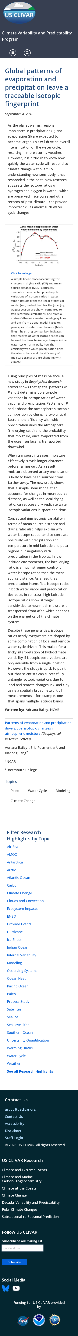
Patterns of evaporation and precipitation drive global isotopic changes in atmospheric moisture (38, 728)
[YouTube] (17, 1288)
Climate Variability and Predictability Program (37, 36)
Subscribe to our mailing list (22, 1241)
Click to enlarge (21, 273)
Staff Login (14, 1137)
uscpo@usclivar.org (20, 1109)
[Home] (19, 13)
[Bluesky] (6, 1288)
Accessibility (14, 1123)
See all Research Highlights (30, 1071)
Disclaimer (13, 1130)
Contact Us (14, 1116)
